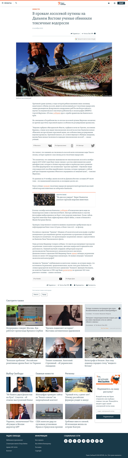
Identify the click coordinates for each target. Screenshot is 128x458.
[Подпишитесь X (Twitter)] (74, 441)
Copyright (38, 451)
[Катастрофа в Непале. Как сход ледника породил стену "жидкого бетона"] (103, 347)
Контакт (9, 451)
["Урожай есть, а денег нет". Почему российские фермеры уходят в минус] (78, 384)
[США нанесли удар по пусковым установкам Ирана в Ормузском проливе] (49, 411)
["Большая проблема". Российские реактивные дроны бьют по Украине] (24, 347)
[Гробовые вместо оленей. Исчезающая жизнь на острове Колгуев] (78, 411)
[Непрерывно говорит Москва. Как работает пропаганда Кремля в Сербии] (24, 315)
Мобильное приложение (14, 440)
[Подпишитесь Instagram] (88, 441)
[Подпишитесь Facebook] (70, 441)
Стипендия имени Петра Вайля (16, 444)
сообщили (64, 210)
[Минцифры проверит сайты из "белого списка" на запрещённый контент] (49, 384)
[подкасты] (114, 3)
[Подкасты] (97, 441)
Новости (36, 9)
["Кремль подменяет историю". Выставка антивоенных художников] (64, 315)
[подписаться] (101, 441)
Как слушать (39, 440)
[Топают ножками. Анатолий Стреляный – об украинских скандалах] (64, 347)
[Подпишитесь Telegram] (83, 441)
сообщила (56, 113)
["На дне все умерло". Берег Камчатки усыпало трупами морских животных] (44, 200)
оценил (74, 253)
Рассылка (38, 447)
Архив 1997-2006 (11, 447)
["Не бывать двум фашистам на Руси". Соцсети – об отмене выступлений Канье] (19, 384)
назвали (46, 186)
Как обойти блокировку (43, 444)
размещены (67, 270)
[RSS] (92, 441)
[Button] (75, 33)
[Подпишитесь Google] (66, 441)
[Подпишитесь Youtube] (79, 441)
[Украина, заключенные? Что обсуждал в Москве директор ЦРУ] (19, 411)
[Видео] (109, 3)
